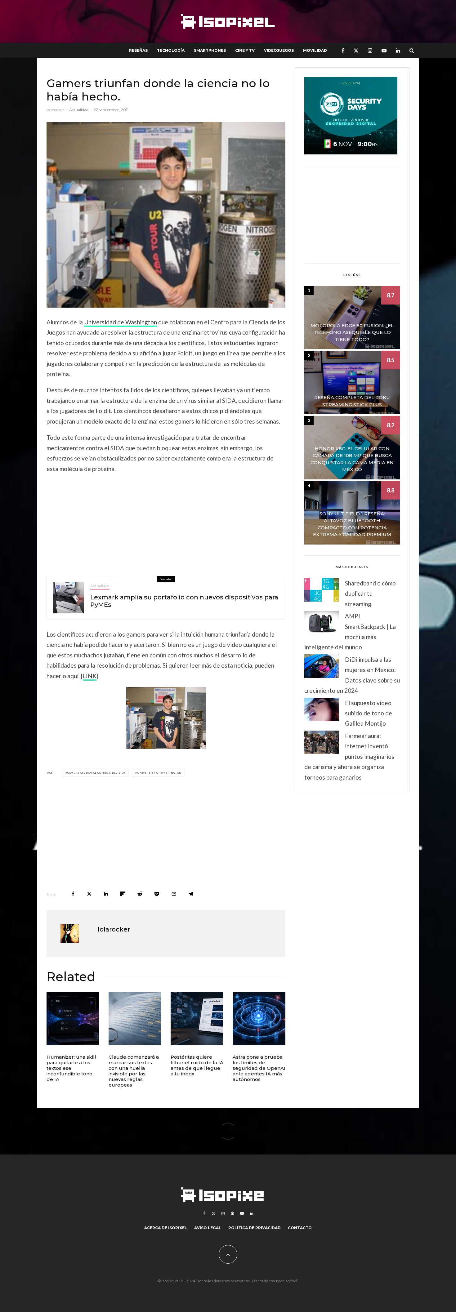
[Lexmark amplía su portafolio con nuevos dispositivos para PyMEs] (68, 597)
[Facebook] (343, 50)
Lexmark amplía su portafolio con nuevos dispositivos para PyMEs (184, 601)
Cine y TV (245, 50)
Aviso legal (207, 1227)
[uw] (166, 718)
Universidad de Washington (120, 322)
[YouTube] (384, 50)
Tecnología (171, 50)
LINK (89, 675)
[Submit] (139, 894)
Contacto (300, 1227)
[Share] (73, 894)
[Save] (156, 894)
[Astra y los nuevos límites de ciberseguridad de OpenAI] (259, 1018)
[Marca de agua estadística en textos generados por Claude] (135, 1018)
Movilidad (315, 50)
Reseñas (138, 50)
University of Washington (159, 772)
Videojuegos (279, 50)
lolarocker (55, 109)
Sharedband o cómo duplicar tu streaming (370, 593)
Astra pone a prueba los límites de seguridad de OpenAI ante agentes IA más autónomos (259, 1068)
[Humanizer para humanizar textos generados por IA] (73, 1018)
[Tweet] (89, 894)
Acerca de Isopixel (165, 1227)
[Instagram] (370, 50)
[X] (356, 50)
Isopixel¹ (291, 1281)
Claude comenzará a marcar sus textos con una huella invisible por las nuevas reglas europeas (134, 1071)
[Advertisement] (166, 523)
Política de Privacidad (254, 1227)
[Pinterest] (232, 1213)
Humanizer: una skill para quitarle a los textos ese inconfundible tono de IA (71, 1068)
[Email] (174, 894)
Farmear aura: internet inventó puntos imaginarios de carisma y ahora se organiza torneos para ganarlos (349, 756)
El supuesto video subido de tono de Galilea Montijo (368, 713)
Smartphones (210, 50)
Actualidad (78, 109)
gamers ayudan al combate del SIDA (96, 772)
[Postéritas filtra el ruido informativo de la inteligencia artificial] (197, 1018)
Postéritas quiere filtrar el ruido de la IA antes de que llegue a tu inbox (197, 1065)
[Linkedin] (398, 50)
